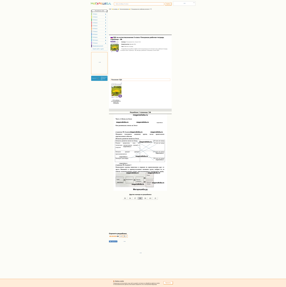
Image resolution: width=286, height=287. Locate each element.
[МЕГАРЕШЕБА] (101, 3)
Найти (168, 4)
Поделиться (114, 241)
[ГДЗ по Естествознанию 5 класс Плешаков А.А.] (114, 46)
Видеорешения (98, 46)
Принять (168, 282)
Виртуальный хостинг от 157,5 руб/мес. (104, 78)
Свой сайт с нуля (98, 49)
